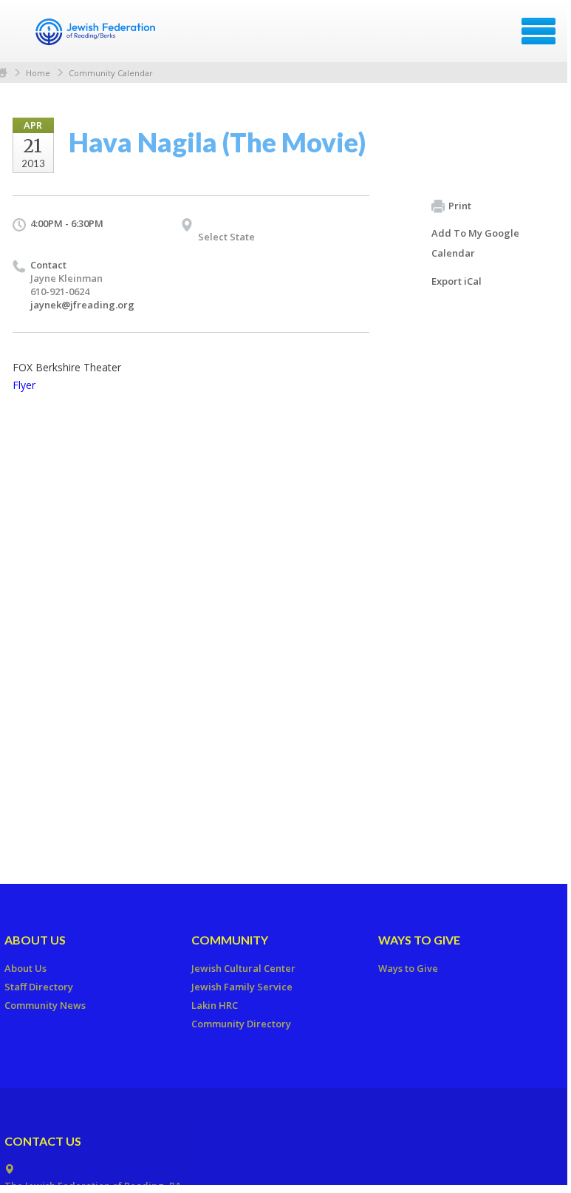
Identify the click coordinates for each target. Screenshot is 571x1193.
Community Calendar (111, 72)
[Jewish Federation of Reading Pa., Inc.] (96, 36)
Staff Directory (38, 986)
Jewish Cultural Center (243, 968)
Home (38, 72)
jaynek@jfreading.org (82, 304)
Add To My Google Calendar (475, 243)
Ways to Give (419, 940)
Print (459, 205)
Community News (45, 1005)
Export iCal (456, 281)
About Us (35, 940)
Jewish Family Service (242, 986)
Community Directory (241, 1023)
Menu (538, 31)
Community (229, 940)
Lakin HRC (214, 1005)
